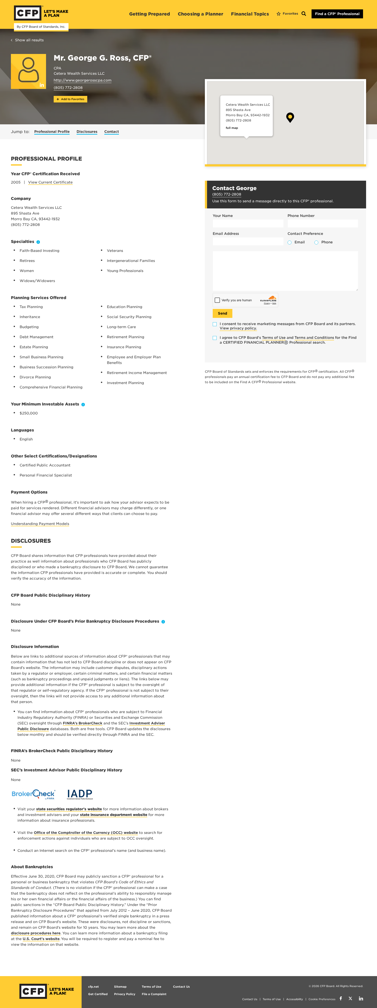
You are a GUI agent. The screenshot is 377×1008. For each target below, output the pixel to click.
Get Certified (98, 994)
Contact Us (249, 999)
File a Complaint (154, 994)
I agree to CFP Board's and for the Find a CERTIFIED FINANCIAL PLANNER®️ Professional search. (288, 340)
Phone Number (301, 216)
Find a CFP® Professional (337, 14)
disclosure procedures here (35, 933)
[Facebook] (341, 999)
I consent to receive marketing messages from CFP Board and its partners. (288, 326)
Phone (327, 242)
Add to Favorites (72, 99)
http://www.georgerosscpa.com (82, 80)
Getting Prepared (149, 14)
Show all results (29, 40)
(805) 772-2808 (68, 88)
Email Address (226, 234)
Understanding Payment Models (40, 524)
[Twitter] (350, 999)
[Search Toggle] (304, 13)
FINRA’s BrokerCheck (82, 723)
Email (300, 242)
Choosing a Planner (200, 14)
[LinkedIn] (361, 999)
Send (222, 313)
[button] (290, 118)
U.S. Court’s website (41, 939)
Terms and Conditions (314, 338)
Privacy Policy (124, 994)
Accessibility (294, 999)
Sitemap (120, 986)
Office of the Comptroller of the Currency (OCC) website (86, 833)
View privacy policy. (238, 328)
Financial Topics (250, 14)
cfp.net (93, 986)
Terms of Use (274, 338)
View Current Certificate (50, 182)
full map (232, 128)
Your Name (223, 216)
